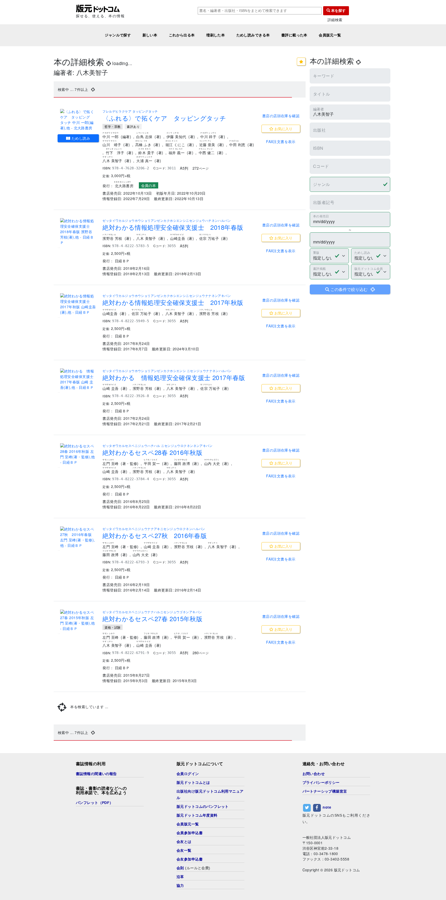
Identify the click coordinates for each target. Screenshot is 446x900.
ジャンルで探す (118, 35)
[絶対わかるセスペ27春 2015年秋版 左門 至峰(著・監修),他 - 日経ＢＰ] (78, 620)
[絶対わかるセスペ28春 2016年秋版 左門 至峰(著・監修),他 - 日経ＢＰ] (78, 454)
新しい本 (149, 35)
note (327, 807)
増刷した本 (215, 35)
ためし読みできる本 (253, 35)
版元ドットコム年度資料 (197, 815)
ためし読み (80, 138)
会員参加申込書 (190, 833)
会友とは (184, 842)
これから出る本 (182, 35)
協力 (180, 885)
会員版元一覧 (330, 35)
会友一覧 (184, 850)
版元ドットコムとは (193, 782)
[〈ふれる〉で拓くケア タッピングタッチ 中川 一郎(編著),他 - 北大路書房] (78, 120)
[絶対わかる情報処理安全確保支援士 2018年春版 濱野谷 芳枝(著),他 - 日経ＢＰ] (78, 231)
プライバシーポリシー (321, 782)
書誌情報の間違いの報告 (96, 774)
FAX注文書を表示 (281, 141)
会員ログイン (188, 774)
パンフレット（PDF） (94, 803)
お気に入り (282, 128)
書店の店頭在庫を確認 (280, 115)
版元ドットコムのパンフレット (203, 806)
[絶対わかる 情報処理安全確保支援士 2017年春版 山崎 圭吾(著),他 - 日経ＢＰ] (78, 379)
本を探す (338, 11)
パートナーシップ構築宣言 (324, 791)
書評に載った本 (294, 35)
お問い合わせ (313, 774)
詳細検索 (335, 20)
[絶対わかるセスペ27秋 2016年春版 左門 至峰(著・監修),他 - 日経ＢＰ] (78, 537)
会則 (180, 868)
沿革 (180, 877)
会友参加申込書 (190, 859)
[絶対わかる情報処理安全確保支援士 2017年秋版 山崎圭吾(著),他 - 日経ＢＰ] (78, 304)
